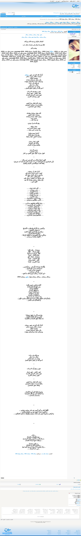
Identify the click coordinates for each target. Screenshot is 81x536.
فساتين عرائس (22, 510)
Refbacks (78, 503)
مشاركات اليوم (24, 16)
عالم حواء (67, 511)
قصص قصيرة (52, 510)
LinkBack (16, 27)
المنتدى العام (67, 509)
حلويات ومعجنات (21, 511)
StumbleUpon (37, 484)
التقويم (41, 16)
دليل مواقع (72, 1)
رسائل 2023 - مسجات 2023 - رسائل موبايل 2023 (52, 31)
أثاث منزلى (37, 511)
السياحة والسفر (36, 509)
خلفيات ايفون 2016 (52, 513)
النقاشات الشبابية (59, 509)
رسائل (27, 34)
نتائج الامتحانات (74, 510)
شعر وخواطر (60, 510)
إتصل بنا (52, 1)
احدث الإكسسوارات (52, 512)
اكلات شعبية (30, 511)
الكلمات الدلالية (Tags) (76, 487)
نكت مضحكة (37, 510)
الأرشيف (4, 519)
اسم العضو (13, 12)
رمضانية (30, 34)
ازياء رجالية (45, 511)
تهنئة (38, 34)
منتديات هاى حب (76, 12)
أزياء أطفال (14, 511)
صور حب (57, 1)
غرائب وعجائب (29, 510)
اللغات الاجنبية (67, 510)
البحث (6, 16)
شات (78, 1)
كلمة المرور (14, 14)
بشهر (41, 34)
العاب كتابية (45, 510)
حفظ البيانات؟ (3, 12)
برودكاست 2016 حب (59, 513)
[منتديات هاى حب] (75, 8)
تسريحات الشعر (59, 511)
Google (18, 484)
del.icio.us (58, 484)
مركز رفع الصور (65, 1)
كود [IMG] (78, 500)
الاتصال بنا (11, 519)
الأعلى (1, 519)
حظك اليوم (30, 509)
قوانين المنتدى (78, 505)
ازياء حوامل (75, 511)
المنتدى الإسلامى (74, 509)
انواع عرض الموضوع (4, 27)
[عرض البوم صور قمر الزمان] (74, 478)
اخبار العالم (14, 509)
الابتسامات (79, 499)
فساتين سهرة (14, 510)
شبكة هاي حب (8, 519)
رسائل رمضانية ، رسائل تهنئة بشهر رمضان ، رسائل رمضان (62, 22)
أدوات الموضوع (11, 27)
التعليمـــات (57, 16)
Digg (78, 484)
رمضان (34, 34)
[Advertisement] (34, 346)
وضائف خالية (22, 509)
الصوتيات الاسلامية (51, 509)
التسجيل (73, 16)
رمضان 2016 (45, 509)
